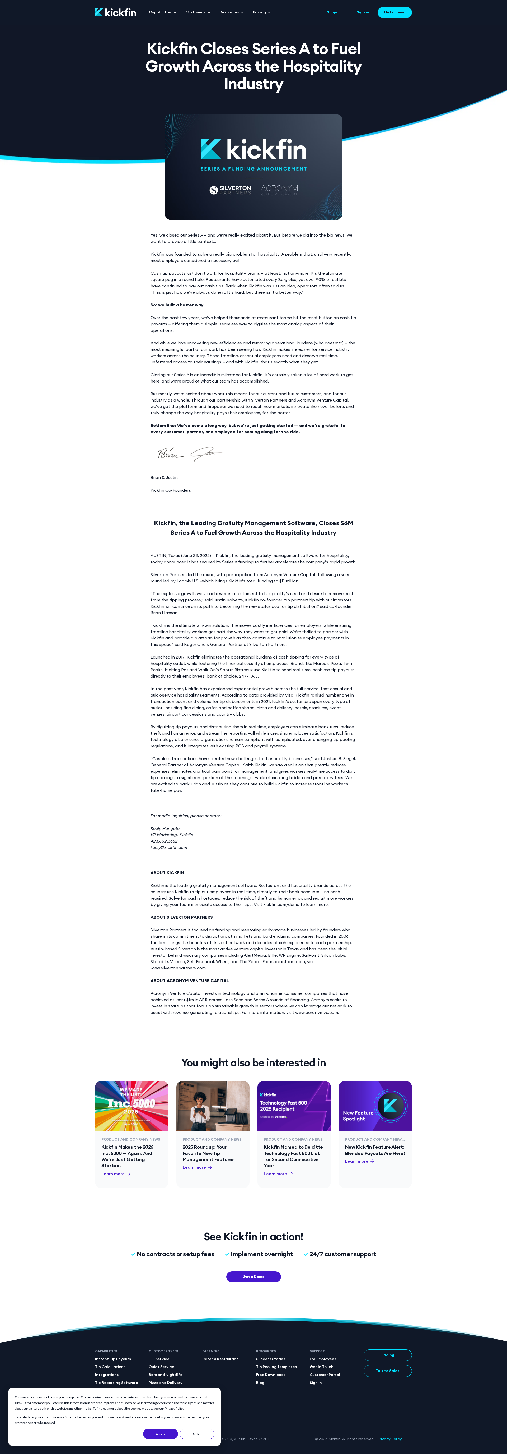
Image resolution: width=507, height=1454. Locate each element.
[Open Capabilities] (175, 12)
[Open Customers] (209, 12)
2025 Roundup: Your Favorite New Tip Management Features (209, 1153)
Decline (197, 1434)
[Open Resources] (242, 12)
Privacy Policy (389, 1439)
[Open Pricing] (269, 12)
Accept (161, 1434)
